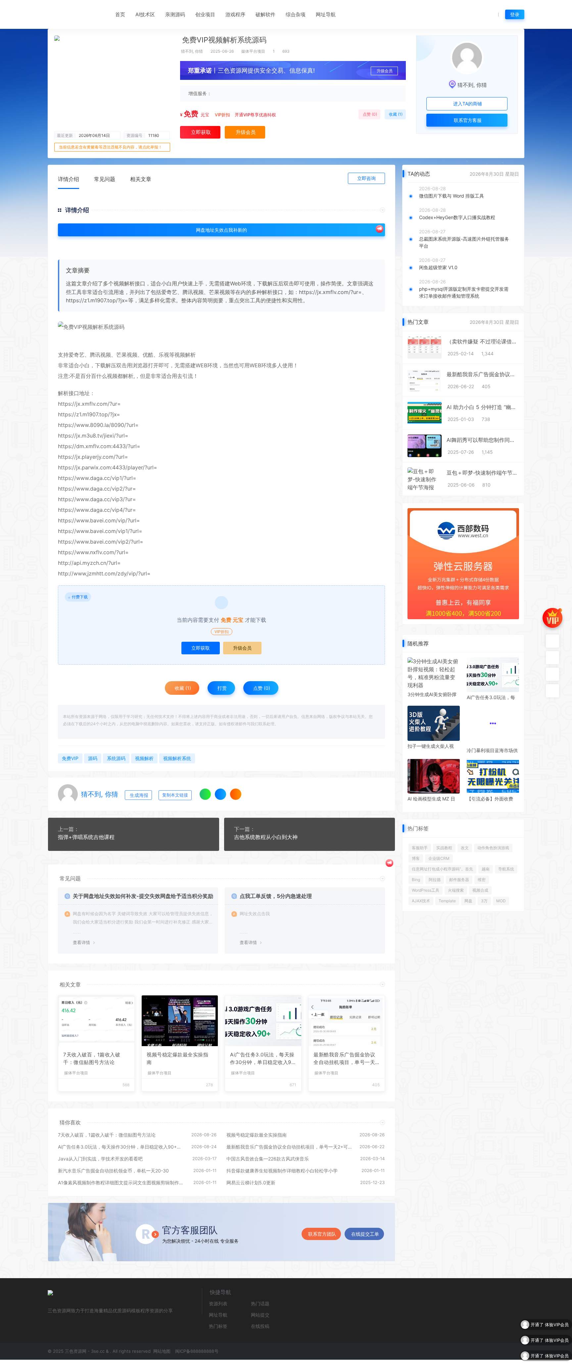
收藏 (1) (395, 114)
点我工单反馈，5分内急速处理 (276, 896)
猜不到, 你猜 (192, 51)
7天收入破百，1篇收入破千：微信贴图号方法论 (91, 1058)
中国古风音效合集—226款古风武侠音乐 (267, 1158)
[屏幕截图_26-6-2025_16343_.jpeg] (221, 327)
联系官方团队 (322, 1234)
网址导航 (326, 14)
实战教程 (444, 843)
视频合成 (480, 885)
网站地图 (161, 1351)
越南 (486, 864)
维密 (482, 875)
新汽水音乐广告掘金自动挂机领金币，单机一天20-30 (113, 1170)
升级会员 (385, 70)
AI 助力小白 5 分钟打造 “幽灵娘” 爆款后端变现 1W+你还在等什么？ (483, 407)
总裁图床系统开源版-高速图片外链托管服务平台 (464, 242)
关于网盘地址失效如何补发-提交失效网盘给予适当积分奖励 (143, 896)
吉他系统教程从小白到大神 (266, 837)
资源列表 (218, 1303)
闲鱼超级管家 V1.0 (438, 267)
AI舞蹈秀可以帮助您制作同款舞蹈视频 (483, 440)
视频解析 (185, 354)
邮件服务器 (459, 875)
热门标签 (218, 1326)
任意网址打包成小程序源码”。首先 (442, 864)
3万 (484, 896)
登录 (514, 14)
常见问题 (104, 179)
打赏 (221, 688)
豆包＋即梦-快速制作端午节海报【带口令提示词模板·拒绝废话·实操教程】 (483, 472)
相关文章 (140, 179)
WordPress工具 (425, 885)
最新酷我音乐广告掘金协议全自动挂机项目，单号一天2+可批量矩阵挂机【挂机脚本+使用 (346, 1058)
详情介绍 (68, 179)
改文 (465, 843)
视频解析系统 (177, 758)
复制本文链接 (175, 795)
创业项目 (205, 14)
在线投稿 (260, 1326)
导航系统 (506, 864)
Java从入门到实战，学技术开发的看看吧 (100, 1158)
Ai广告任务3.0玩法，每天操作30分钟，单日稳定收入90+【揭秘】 (262, 1058)
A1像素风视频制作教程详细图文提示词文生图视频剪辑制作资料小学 (122, 1182)
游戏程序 (235, 14)
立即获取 (200, 648)
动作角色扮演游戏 (493, 843)
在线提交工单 (365, 1234)
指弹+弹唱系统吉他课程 (86, 837)
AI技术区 (145, 14)
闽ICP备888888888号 (196, 1351)
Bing (416, 875)
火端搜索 (456, 885)
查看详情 (81, 942)
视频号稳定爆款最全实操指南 (177, 1058)
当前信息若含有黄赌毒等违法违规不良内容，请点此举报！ (110, 147)
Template (447, 896)
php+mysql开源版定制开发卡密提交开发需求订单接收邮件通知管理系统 (463, 292)
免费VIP (70, 758)
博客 (416, 854)
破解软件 (265, 14)
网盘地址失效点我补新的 (221, 230)
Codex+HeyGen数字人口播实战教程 (457, 217)
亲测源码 (175, 14)
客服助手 (420, 843)
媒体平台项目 (253, 51)
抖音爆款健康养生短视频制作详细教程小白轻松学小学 (282, 1170)
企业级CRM (439, 854)
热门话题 (260, 1303)
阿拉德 (435, 875)
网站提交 (260, 1315)
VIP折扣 (222, 114)
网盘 (468, 896)
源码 (92, 758)
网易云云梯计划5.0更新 (250, 1182)
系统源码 (116, 758)
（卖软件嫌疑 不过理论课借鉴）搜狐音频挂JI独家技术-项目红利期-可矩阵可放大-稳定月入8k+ (483, 341)
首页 (120, 14)
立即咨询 (366, 178)
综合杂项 (296, 14)
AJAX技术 (421, 896)
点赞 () (369, 114)
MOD (501, 896)
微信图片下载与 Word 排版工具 (451, 196)
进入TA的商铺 (467, 103)
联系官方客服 (467, 120)
